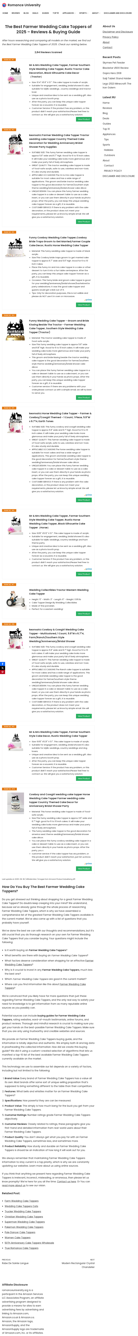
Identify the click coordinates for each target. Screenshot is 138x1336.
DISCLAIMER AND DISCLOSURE (118, 13)
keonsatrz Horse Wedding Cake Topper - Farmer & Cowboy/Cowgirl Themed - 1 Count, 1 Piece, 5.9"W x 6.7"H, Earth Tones (60, 417)
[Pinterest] (2, 672)
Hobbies (108, 150)
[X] (2, 668)
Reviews (16, 13)
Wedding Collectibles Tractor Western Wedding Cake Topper (59, 591)
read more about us (13, 1185)
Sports (106, 144)
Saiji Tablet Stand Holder (117, 78)
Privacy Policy (111, 37)
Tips (106, 139)
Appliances (109, 134)
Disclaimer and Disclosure (118, 31)
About (106, 42)
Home (5, 13)
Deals (35, 13)
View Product (84, 119)
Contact (107, 47)
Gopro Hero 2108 (112, 73)
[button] (87, 13)
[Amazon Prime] (88, 300)
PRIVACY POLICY (113, 170)
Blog (26, 13)
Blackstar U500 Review (116, 68)
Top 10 (56, 13)
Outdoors (109, 155)
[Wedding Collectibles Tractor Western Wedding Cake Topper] (15, 599)
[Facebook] (2, 664)
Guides (45, 13)
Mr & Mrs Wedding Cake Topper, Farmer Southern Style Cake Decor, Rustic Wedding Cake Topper (59, 734)
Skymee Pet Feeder (114, 62)
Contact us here (66, 1181)
